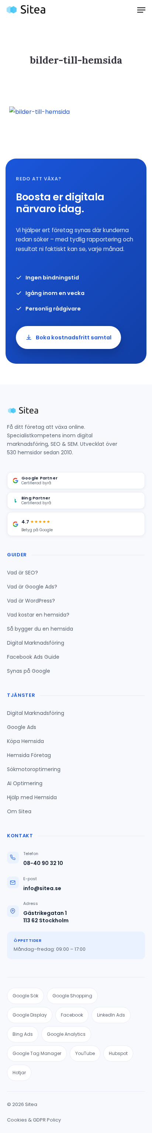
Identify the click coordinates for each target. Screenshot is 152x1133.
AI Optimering (24, 783)
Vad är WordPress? (31, 600)
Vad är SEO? (22, 572)
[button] (141, 10)
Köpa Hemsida (25, 741)
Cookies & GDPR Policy (34, 1119)
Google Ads (21, 727)
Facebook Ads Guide (33, 657)
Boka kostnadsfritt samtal (73, 337)
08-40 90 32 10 (43, 863)
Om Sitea (19, 811)
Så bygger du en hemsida (40, 628)
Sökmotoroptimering (34, 769)
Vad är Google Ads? (32, 586)
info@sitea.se (42, 888)
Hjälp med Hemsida (32, 797)
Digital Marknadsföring (35, 643)
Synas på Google (28, 671)
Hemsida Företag (29, 755)
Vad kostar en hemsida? (38, 614)
